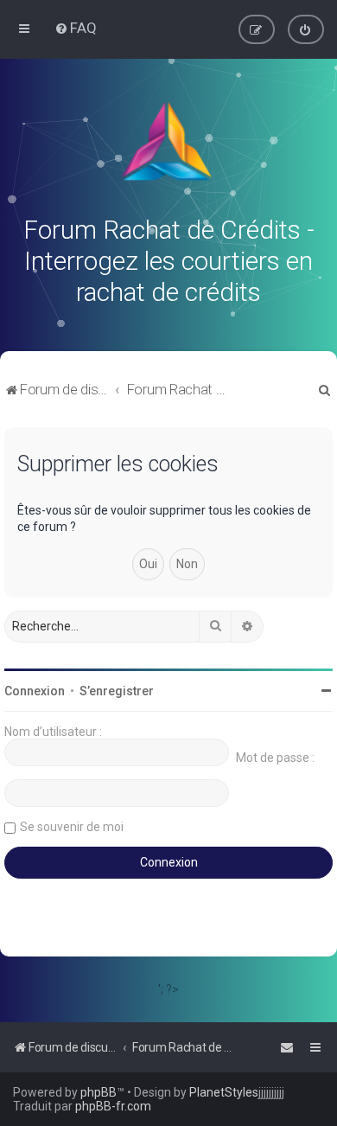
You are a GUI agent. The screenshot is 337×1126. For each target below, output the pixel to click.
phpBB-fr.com (113, 1106)
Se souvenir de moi (72, 827)
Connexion (34, 691)
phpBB (98, 1092)
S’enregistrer (116, 691)
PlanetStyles (223, 1092)
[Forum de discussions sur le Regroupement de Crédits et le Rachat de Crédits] (168, 145)
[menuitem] (75, 28)
